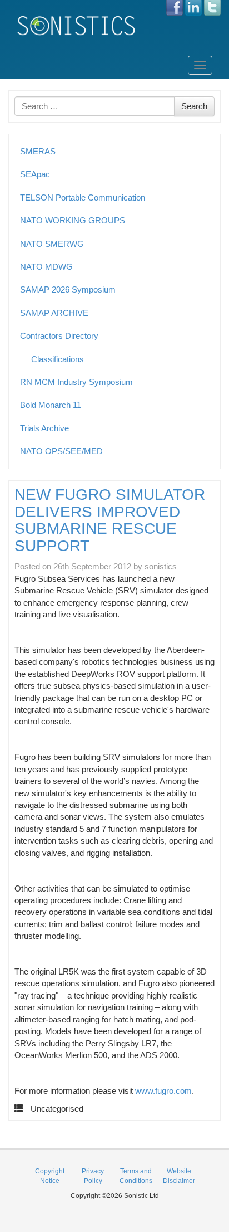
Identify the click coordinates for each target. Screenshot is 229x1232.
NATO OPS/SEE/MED (61, 451)
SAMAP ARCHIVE (54, 313)
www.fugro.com (163, 1090)
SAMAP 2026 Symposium (68, 289)
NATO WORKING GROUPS (72, 220)
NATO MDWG (46, 266)
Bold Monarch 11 (50, 405)
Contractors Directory (59, 335)
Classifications (57, 359)
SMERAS (38, 151)
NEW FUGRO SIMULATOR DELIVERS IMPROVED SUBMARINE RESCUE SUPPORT (109, 520)
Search (194, 106)
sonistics (161, 566)
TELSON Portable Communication (82, 197)
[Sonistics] (77, 25)
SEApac (35, 174)
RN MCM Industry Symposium (76, 382)
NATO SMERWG (52, 244)
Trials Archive (44, 428)
